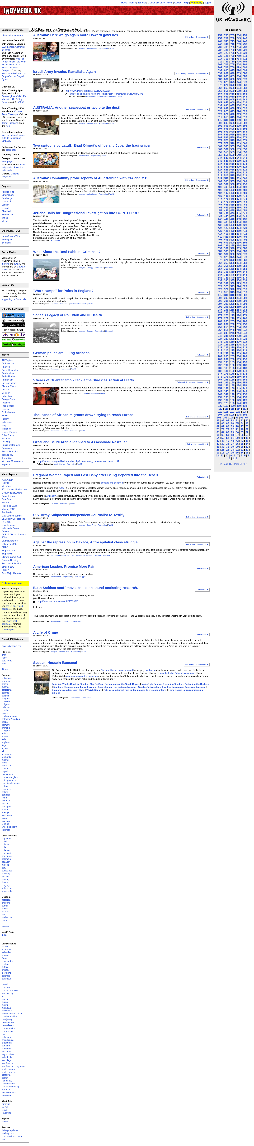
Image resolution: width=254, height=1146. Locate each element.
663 (245, 87)
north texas (7, 1031)
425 (232, 227)
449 (239, 213)
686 (226, 76)
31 (227, 446)
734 (239, 47)
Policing (6, 441)
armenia (6, 681)
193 (245, 362)
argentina (6, 838)
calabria (6, 707)
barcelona (6, 690)
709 (239, 61)
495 (232, 187)
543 (245, 157)
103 (245, 414)
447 (220, 216)
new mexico (8, 1022)
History (5, 419)
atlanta (5, 955)
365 (232, 262)
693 (245, 70)
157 (220, 385)
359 (239, 265)
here (8, 126)
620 (232, 114)
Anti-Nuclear (8, 373)
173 (245, 373)
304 (239, 297)
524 (239, 169)
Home (124, 2)
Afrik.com (51, 496)
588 (245, 131)
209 (239, 353)
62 (247, 432)
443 (245, 216)
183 (245, 368)
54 (218, 437)
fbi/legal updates (10, 1130)
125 (232, 403)
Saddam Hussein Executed (55, 663)
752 (220, 38)
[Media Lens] (13, 331)
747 (220, 41)
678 (245, 79)
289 (239, 306)
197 (220, 362)
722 (220, 55)
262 (220, 324)
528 (245, 166)
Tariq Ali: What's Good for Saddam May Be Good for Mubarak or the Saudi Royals (95, 684)
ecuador (6, 862)
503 (245, 181)
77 (242, 426)
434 (239, 222)
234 (239, 338)
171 (226, 376)
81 (222, 426)
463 (245, 204)
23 (232, 449)
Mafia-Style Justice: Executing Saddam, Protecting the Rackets (175, 684)
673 (245, 82)
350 (232, 271)
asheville (6, 952)
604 (239, 122)
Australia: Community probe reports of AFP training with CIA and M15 (90, 178)
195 (232, 362)
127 (220, 403)
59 (227, 434)
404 (239, 239)
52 (227, 437)
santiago (6, 879)
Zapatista (6, 464)
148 (245, 388)
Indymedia (7, 422)
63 (242, 432)
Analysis (82, 48)
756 (226, 35)
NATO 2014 (7, 480)
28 (242, 446)
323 (245, 286)
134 (239, 397)
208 (245, 353)
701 (226, 67)
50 (237, 437)
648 (245, 96)
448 (245, 213)
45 (227, 440)
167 (220, 379)
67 (222, 432)
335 (232, 280)
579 (239, 137)
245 (232, 332)
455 (232, 210)
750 (232, 38)
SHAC (5, 547)
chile (4, 847)
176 (226, 373)
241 (226, 335)
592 (220, 131)
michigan (6, 1008)
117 (220, 408)
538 (245, 160)
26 (218, 449)
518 (245, 172)
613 (245, 117)
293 (245, 303)
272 (220, 318)
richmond (6, 1048)
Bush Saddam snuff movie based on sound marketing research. (85, 588)
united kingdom (9, 827)
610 (232, 120)
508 (245, 178)
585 (232, 134)
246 (226, 332)
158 (245, 382)
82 (218, 426)
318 (245, 289)
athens (5, 684)
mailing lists (8, 1133)
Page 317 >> (240, 464)
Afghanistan (8, 363)
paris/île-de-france (11, 783)
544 (239, 157)
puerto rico (7, 870)
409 (239, 236)
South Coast (8, 214)
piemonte (6, 789)
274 (239, 315)
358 (245, 265)
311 (226, 295)
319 (239, 289)
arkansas (6, 949)
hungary (6, 730)
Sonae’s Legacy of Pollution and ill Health (67, 315)
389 (239, 248)
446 (226, 216)
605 (232, 122)
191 (226, 365)
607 (220, 122)
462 (220, 207)
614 (239, 117)
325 (232, 286)
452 (220, 213)
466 (226, 204)
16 (232, 452)
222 (220, 347)
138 (245, 394)
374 (239, 257)
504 (239, 181)
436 (226, 222)
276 (226, 315)
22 (237, 449)
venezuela (7, 891)
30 (232, 446)
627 (220, 111)
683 (245, 76)
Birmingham (94, 393)
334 (239, 280)
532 (220, 166)
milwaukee (7, 1010)
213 (245, 350)
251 (226, 330)
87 (227, 423)
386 (226, 251)
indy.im (5, 263)
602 (220, 125)
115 (232, 408)
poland (5, 792)
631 (226, 108)
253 (245, 327)
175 (232, 373)
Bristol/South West (11, 236)
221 (226, 347)
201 (226, 359)
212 (220, 353)
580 (232, 137)
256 (226, 327)
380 (232, 254)
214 (239, 350)
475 (232, 198)
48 (247, 437)
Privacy (161, 2)
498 (245, 184)
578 (245, 137)
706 (226, 64)
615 (232, 117)
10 (226, 455)
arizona (5, 946)
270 (232, 318)
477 (220, 198)
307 (220, 297)
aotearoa (6, 900)
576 (226, 140)
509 (239, 178)
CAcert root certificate (9, 622)
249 (239, 330)
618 (245, 114)
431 (226, 224)
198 (245, 359)
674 (239, 82)
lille (3, 751)
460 (232, 207)
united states (8, 1083)
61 (218, 434)
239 (239, 335)
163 (245, 379)
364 (239, 262)
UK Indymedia (33, 9)
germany (6, 725)
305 (232, 297)
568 (245, 143)
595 (232, 128)
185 (232, 368)
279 (239, 312)
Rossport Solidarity (11, 563)
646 (226, 99)
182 (220, 370)
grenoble (6, 727)
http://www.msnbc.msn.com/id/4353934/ (58, 601)
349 (239, 271)
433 (245, 222)
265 (232, 321)
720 (232, 55)
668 (245, 85)
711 (226, 61)
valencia (6, 829)
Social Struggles (67, 555)
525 (232, 169)
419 (239, 230)
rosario (5, 876)
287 (220, 309)
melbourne (7, 917)
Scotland (6, 242)
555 (232, 152)
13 (247, 452)
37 (232, 443)
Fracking (6, 402)
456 (226, 210)
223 (245, 344)
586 (226, 134)
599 (239, 125)
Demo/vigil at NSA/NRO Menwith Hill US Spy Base (14, 99)
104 (239, 414)
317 (220, 292)
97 (246, 417)
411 (226, 236)
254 (239, 327)
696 (226, 70)
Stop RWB (7, 553)
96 (218, 420)
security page (8, 629)
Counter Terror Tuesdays (12, 113)
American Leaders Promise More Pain (64, 566)
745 (232, 41)
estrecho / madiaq (11, 719)
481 (226, 195)
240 (232, 335)
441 (226, 219)
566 (226, 146)
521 (226, 172)
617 (220, 117)
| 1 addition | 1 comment (191, 382)
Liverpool (108, 268)
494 (239, 187)
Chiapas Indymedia (10, 175)
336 (226, 280)
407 (220, 239)
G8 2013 (6, 483)
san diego (6, 1060)
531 (226, 166)
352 (220, 271)
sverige (5, 812)
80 (227, 426)
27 (247, 446)
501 (226, 184)
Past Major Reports (11, 573)
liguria (5, 748)
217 (220, 350)
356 (226, 268)
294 (239, 303)
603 (245, 122)
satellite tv (7, 660)
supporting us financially (14, 299)
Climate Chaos (9, 386)
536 (226, 163)
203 (245, 356)
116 (226, 408)
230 (232, 341)
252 (220, 330)
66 (227, 432)
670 (232, 85)
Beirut (5, 1107)
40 (218, 443)
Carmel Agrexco (10, 540)
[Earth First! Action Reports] (13, 346)
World (111, 48)
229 (239, 341)
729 (239, 49)
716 (226, 58)
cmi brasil (6, 853)
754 (239, 35)
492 (220, 189)
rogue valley (8, 1054)
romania (6, 800)
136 (226, 397)
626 (226, 111)
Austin (5, 958)
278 (245, 312)
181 (226, 370)
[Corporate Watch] (13, 326)
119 (239, 405)
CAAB (21, 102)
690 (232, 73)
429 (239, 224)
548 (245, 154)
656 (226, 93)
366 (226, 262)
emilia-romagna (9, 716)
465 (232, 204)
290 (232, 306)
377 (220, 257)
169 (239, 376)
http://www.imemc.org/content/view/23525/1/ (88, 91)
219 (239, 347)
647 (220, 99)
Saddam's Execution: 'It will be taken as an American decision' (171, 687)
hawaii (5, 984)
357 (220, 268)
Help (186, 2)
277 (220, 315)
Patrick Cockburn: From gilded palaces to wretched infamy (135, 690)
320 (232, 289)
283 (245, 309)
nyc (3, 1034)
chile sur (6, 850)
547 (220, 157)
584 (239, 134)
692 (220, 73)
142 (220, 394)
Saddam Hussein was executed (117, 670)
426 (226, 227)
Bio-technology (9, 383)
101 (225, 417)
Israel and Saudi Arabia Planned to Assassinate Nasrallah (80, 442)
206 (226, 356)
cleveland (6, 973)
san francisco (8, 1063)
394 (239, 245)
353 (245, 268)
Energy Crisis (8, 399)
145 (232, 391)
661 (226, 90)
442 (220, 219)
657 (220, 93)
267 (220, 321)
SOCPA (6, 570)
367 (220, 262)
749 (239, 38)
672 (220, 85)
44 (232, 440)
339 (239, 277)
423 (245, 227)
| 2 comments (195, 180)
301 (226, 300)
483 (245, 192)
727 (220, 52)
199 (239, 359)
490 (232, 189)
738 (245, 44)
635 (232, 105)
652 (220, 96)
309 (239, 295)
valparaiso (7, 888)
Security (198, 2)
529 (239, 166)
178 (245, 370)
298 (245, 300)
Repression (103, 48)
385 (232, 251)
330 (232, 283)
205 (232, 356)
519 (239, 172)
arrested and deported (112, 482)
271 (226, 318)
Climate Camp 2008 (11, 557)
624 (239, 111)
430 (232, 224)
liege (4, 745)
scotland (6, 809)
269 (239, 318)
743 (245, 41)
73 (227, 429)
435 (232, 222)
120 (233, 405)
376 (226, 257)
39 (222, 443)
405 (232, 239)
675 (232, 82)
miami (5, 1005)
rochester (6, 1051)
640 (232, 102)
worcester (6, 1095)
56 (242, 434)
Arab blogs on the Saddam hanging (117, 687)
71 (237, 429)
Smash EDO (8, 566)
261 (226, 324)
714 (239, 58)
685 (232, 76)
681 (226, 79)
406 (226, 239)
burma (5, 905)
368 (245, 260)
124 (239, 403)
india (4, 935)
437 (220, 222)
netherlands (7, 774)
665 (232, 87)
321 (226, 289)
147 (220, 391)
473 (245, 198)
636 (226, 105)
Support (208, 2)
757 (220, 35)
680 (232, 79)
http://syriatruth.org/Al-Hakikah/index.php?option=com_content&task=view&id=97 (78, 461)
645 (232, 99)
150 (232, 388)
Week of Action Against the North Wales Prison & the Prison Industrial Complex (14, 64)
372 (220, 260)
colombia (6, 859)
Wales (5, 218)
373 (245, 257)
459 (239, 207)
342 (220, 277)
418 (245, 230)
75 (218, 429)
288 (245, 306)
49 (242, 437)
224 (239, 344)
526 (226, 169)
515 (232, 175)
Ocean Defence (9, 432)
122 (220, 405)
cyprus (5, 713)
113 (245, 408)
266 (226, 321)
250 (232, 330)
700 (232, 67)
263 (245, 321)
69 (247, 429)
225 (232, 344)
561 (226, 149)
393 (245, 245)
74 (222, 429)
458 (245, 207)
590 (232, 131)
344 (239, 274)
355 (232, 268)
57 (237, 434)
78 (237, 426)
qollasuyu (6, 873)
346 (226, 274)
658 (245, 90)
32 (222, 446)
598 (245, 125)
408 (245, 236)
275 (232, 315)
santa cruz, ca (9, 1072)
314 (239, 292)
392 (220, 248)
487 (220, 192)
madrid (5, 760)
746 (226, 41)
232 (220, 341)
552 (220, 154)
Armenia (6, 1104)
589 (239, 131)
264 (239, 321)
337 (220, 280)
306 (226, 297)
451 (226, 213)
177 (220, 373)
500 (232, 184)
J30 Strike (7, 502)
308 (245, 295)
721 (226, 55)
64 (237, 432)
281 (226, 312)
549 (239, 154)
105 (232, 414)
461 (226, 207)
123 (245, 403)
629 (239, 108)
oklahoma (6, 1037)
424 (239, 227)
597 (220, 128)
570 (232, 143)
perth (4, 920)
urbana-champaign (11, 1086)
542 (220, 160)
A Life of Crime (45, 632)
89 (218, 423)
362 (220, 265)
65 (232, 432)
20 (247, 449)
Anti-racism (55, 369)
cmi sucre (7, 856)
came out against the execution (82, 676)
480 (232, 195)
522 (220, 172)
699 (239, 67)
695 (232, 70)
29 (237, 446)
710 (232, 61)
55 (247, 434)
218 (245, 347)
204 (239, 356)
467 (220, 204)
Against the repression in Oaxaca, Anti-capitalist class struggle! (86, 542)
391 (226, 248)
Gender (5, 409)
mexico (5, 865)
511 (226, 178)
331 (226, 283)
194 (239, 362)
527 (220, 169)
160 (232, 382)
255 (232, 327)
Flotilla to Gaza (9, 506)
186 (226, 368)
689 (239, 73)
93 (232, 420)
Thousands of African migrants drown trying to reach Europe (83, 415)
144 (239, 391)
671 (226, 85)
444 (239, 216)
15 (237, 452)
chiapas (6, 844)
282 (220, 312)
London (5, 204)
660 (232, 90)
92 (237, 420)
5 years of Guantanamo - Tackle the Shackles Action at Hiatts (83, 380)
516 (226, 175)
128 (245, 400)
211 (226, 353)
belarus (5, 692)
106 (226, 414)
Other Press (91, 525)
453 (245, 210)
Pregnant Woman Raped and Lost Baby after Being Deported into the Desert (95, 475)
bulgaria (6, 704)
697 (220, 70)
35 (242, 443)
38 (227, 443)
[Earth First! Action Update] (13, 341)
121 (226, 405)
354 (239, 268)
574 (239, 140)
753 (245, 35)
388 (245, 248)
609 (239, 120)
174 (239, 373)
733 (245, 47)
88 (222, 423)
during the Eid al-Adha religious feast (176, 673)
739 (239, 44)
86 (232, 423)
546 (226, 157)
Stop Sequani (8, 550)
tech (4, 1139)
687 (220, 76)
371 (226, 260)
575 (232, 140)
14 (242, 452)
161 (226, 382)
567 (220, 146)
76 (247, 426)
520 (232, 172)
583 (245, 134)
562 (220, 149)
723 (245, 52)
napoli (5, 771)
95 (222, 420)
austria (5, 687)
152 (220, 388)
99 (237, 417)
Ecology (90, 268)
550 (232, 154)
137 (220, 397)
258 (245, 324)
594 (239, 128)
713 (245, 58)
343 (245, 274)
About (169, 2)
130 (232, 400)
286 (226, 309)
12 (217, 455)
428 (245, 224)
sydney (5, 926)
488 (245, 189)
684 (239, 76)
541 (226, 160)
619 (239, 114)
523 (245, 169)
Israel (4, 1110)
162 (220, 382)
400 (232, 242)
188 (245, 365)
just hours (150, 670)
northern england (10, 777)
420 (232, 230)
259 (239, 324)
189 (239, 365)
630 (232, 108)
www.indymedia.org (11, 646)
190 (232, 365)
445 (232, 216)
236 (226, 338)
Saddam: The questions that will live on (74, 687)
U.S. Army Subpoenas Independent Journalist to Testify (78, 515)
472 (220, 201)
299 (239, 300)
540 (232, 160)
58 (232, 434)
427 (220, 227)
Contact (178, 2)
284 (239, 309)
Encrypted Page (13, 583)
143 (245, 391)
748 (245, 38)
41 (247, 440)
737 (220, 47)
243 (245, 332)
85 (237, 423)
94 (227, 420)
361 (226, 265)
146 (226, 391)
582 (220, 137)
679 (239, 79)
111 (226, 411)
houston (6, 987)
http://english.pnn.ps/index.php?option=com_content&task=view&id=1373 (106, 93)
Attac (61, 488)
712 (220, 61)
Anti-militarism (92, 48)
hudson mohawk (10, 990)
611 (226, 120)
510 (232, 178)
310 (232, 295)
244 (239, 332)
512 (220, 178)
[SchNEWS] (13, 317)
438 (245, 219)
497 (220, 187)
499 (239, 184)
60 (222, 434)
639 (239, 102)
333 (245, 280)
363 (245, 262)
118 (245, 405)
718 (245, 55)
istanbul (6, 736)
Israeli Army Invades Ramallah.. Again (64, 72)
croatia (5, 710)
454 (239, 210)
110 (232, 411)
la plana (6, 742)
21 (242, 449)
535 (232, 163)
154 (239, 385)
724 (239, 52)
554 (239, 152)
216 (226, 350)
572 (220, 143)
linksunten (7, 754)
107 (220, 414)
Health (5, 415)
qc (3, 923)
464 (239, 204)
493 (245, 187)
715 (232, 58)
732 (220, 49)
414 (239, 233)
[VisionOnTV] (13, 336)
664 (239, 87)
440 (232, 219)
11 (222, 455)
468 (245, 201)
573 (245, 140)
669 (239, 85)
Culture (5, 389)
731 (226, 49)
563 (245, 146)
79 (232, 426)
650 (232, 96)
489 (239, 189)
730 (232, 49)
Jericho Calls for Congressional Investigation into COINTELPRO (86, 213)
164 (239, 379)
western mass (9, 1092)
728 (245, 49)
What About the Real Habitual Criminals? (67, 252)
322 (220, 289)
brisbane (6, 902)
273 (245, 315)
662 (220, 90)
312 (220, 295)
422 (220, 230)
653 (245, 93)
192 (220, 365)
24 (227, 449)
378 (245, 254)
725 (232, 52)
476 (226, 198)
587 (220, 134)
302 (220, 300)
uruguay (6, 885)
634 (239, 105)
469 (239, 201)
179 (239, 370)
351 (226, 271)
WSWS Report (93, 690)
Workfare (6, 486)
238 (245, 335)
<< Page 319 (225, 464)
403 (245, 239)
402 (220, 242)
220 (232, 347)
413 (245, 233)
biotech (5, 1121)
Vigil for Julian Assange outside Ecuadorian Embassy (13, 138)
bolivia (5, 841)
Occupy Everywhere (12, 492)
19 (218, 452)
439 (239, 219)
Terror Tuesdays (10, 123)
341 (226, 277)
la (2, 996)
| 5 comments (195, 37)
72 (232, 429)
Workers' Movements (78, 304)
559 (239, 149)
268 (245, 318)
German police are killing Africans (61, 353)
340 (232, 277)
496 (226, 187)
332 (220, 283)
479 (239, 195)
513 (245, 175)
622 (220, 114)
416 (226, 233)
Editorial (142, 2)
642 (220, 102)
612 (220, 120)
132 (220, 400)
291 (226, 306)
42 (242, 440)
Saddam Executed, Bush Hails (68, 690)
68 (218, 432)
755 (232, 35)
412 (220, 236)
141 (226, 394)
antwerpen (7, 678)
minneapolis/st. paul (12, 1013)
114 (239, 408)
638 (245, 102)
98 (241, 417)
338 (245, 277)
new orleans (8, 1025)
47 (218, 440)
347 (220, 274)
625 (232, 111)
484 (239, 192)
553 (245, 152)
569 (239, 143)
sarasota (6, 1075)
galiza (5, 722)
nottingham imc (9, 780)
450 (232, 213)
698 (245, 67)
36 (237, 443)
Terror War (7, 458)
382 (220, 254)
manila (5, 914)
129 (239, 400)
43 (237, 440)
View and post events (12, 35)
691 (226, 73)
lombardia (6, 757)
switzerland (7, 815)
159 (239, 382)
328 (245, 283)
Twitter (17, 263)
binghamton (7, 961)
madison (6, 999)
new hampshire (9, 1016)
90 (247, 420)
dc (3, 981)
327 (220, 286)
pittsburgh (7, 1042)
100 (231, 417)
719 (239, 55)
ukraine (5, 824)
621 (226, 114)
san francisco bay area (13, 1066)
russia (5, 803)
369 (239, 260)
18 (222, 452)
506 (226, 181)
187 (220, 368)
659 (239, 90)
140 (232, 394)
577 (220, 140)
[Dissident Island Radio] (13, 321)
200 (232, 359)
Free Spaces (8, 405)
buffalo (5, 967)
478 (245, 195)
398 (245, 242)
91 (242, 420)
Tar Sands (7, 512)
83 (247, 423)
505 (232, 181)
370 (232, 260)
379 (239, 254)
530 (232, 166)
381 (226, 254)
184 (239, 368)
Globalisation (8, 412)
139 (239, 394)
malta (4, 762)
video (4, 663)
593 (245, 128)
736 (226, 47)
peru (4, 867)
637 (220, 105)
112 (220, 411)
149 (239, 388)
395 (232, 245)
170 (232, 376)
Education (67, 621)
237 (220, 338)
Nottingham (7, 239)
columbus (6, 978)
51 (232, 437)
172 (220, 376)
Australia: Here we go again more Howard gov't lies (75, 35)
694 (239, 70)
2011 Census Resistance (14, 489)
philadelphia (7, 1040)
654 (239, 93)
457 (220, 210)
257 (220, 327)
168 (245, 376)
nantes (5, 768)
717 (220, 58)
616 (226, 117)
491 (226, 189)
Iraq (4, 425)
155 (232, 385)
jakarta (5, 911)
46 (222, 440)
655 (232, 93)
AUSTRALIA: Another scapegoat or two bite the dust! (76, 107)
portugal (6, 794)
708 (245, 61)
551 (226, 154)
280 (232, 312)
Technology (7, 454)
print (4, 655)
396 (226, 245)
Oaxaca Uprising (10, 560)
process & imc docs (12, 1136)
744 (239, 41)
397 (220, 245)
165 (232, 379)
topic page (11, 150)
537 (220, 163)
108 (244, 411)
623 (245, 111)
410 (232, 236)
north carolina (8, 1028)
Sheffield (106, 555)
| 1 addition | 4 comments (191, 74)
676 (226, 82)
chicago (6, 970)
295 (232, 303)
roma (4, 797)
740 (232, 44)
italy (4, 739)
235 (232, 338)
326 (226, 286)
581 (226, 137)
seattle (5, 1077)
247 (220, 332)
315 (232, 292)
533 (245, 163)
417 (220, 233)
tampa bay (7, 1080)
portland (6, 1045)
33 (218, 446)
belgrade (6, 698)
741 (226, 44)
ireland (5, 733)
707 (220, 64)
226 (226, 344)
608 (245, 120)
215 (232, 350)
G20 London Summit (12, 515)
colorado (6, 975)
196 (226, 362)
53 (222, 437)
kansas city (7, 993)
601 (226, 125)
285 (232, 309)
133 (245, 397)
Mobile (132, 2)
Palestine (102, 96)
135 (232, 397)
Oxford (5, 208)
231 (226, 341)
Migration (54, 304)
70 (242, 429)
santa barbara (8, 1069)
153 (245, 385)
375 (232, 257)
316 (226, 292)
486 (226, 192)
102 (219, 417)
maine (5, 1002)
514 (239, 175)
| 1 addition (196, 444)
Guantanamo (8, 525)
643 (245, 99)
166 (226, 379)
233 (245, 338)
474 (239, 198)
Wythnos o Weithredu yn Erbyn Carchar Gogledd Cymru (14, 76)
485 (232, 192)
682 (220, 79)
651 (226, 96)
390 (232, 248)
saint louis (7, 1057)
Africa (5, 669)
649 (239, 96)
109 (238, 411)
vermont (6, 1089)
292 (220, 306)
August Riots (8, 496)
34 (247, 443)
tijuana (5, 882)
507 (220, 181)
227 (220, 344)
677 (220, 82)
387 (220, 251)
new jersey (7, 1019)
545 (232, 157)
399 (239, 242)
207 (220, 356)
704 (239, 64)
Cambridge (7, 198)
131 (226, 400)
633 (245, 105)
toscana (6, 821)
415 (232, 233)
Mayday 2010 (8, 509)
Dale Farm (7, 499)
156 (226, 385)
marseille (6, 765)
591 (226, 131)
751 (226, 38)
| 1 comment (196, 109)
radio (4, 657)
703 (245, 64)
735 (232, 47)
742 (220, 44)
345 (232, 274)
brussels (6, 701)
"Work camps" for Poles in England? (63, 291)
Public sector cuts (11, 445)
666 (226, 87)
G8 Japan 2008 (9, 544)
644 (239, 99)
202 (220, 359)
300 (232, 300)
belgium (6, 695)
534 (239, 163)
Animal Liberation (10, 370)
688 (245, 73)
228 (245, 341)
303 (245, 297)
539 (239, 160)
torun (4, 818)
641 (226, 102)
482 (220, 195)
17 (227, 452)
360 (232, 265)
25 (222, 449)
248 (245, 330)
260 (232, 324)
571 (226, 143)
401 (226, 242)
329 (239, 283)
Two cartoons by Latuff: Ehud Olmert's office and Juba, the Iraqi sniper (92, 145)
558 (245, 149)
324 (239, 286)
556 (226, 152)
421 (226, 230)
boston (5, 964)
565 (232, 146)
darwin (5, 908)
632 (220, 108)
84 (242, 423)
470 (232, 201)
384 (239, 251)
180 (232, 370)
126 (226, 403)
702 (220, 67)
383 (245, 251)
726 (226, 52)
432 (220, 224)
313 (245, 292)
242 (220, 335)
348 (245, 271)
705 (232, 64)
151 (226, 388)
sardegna (6, 806)
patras (5, 786)
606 (226, 122)
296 (226, 303)
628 (245, 108)
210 (232, 353)
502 (220, 184)
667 (220, 87)
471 (226, 201)
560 (232, 149)
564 (239, 146)
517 (220, 175)
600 (232, 125)
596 (226, 128)
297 (220, 303)
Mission (151, 2)
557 (220, 152)
